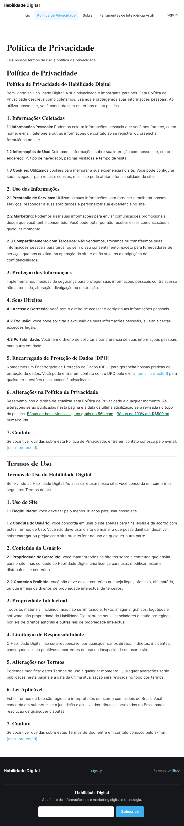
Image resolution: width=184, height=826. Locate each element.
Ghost (176, 770)
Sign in (172, 15)
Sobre (87, 15)
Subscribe (169, 26)
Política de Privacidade (56, 15)
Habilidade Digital (22, 5)
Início (26, 15)
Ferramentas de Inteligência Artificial (126, 15)
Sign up (96, 771)
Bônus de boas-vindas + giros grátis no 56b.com (70, 414)
